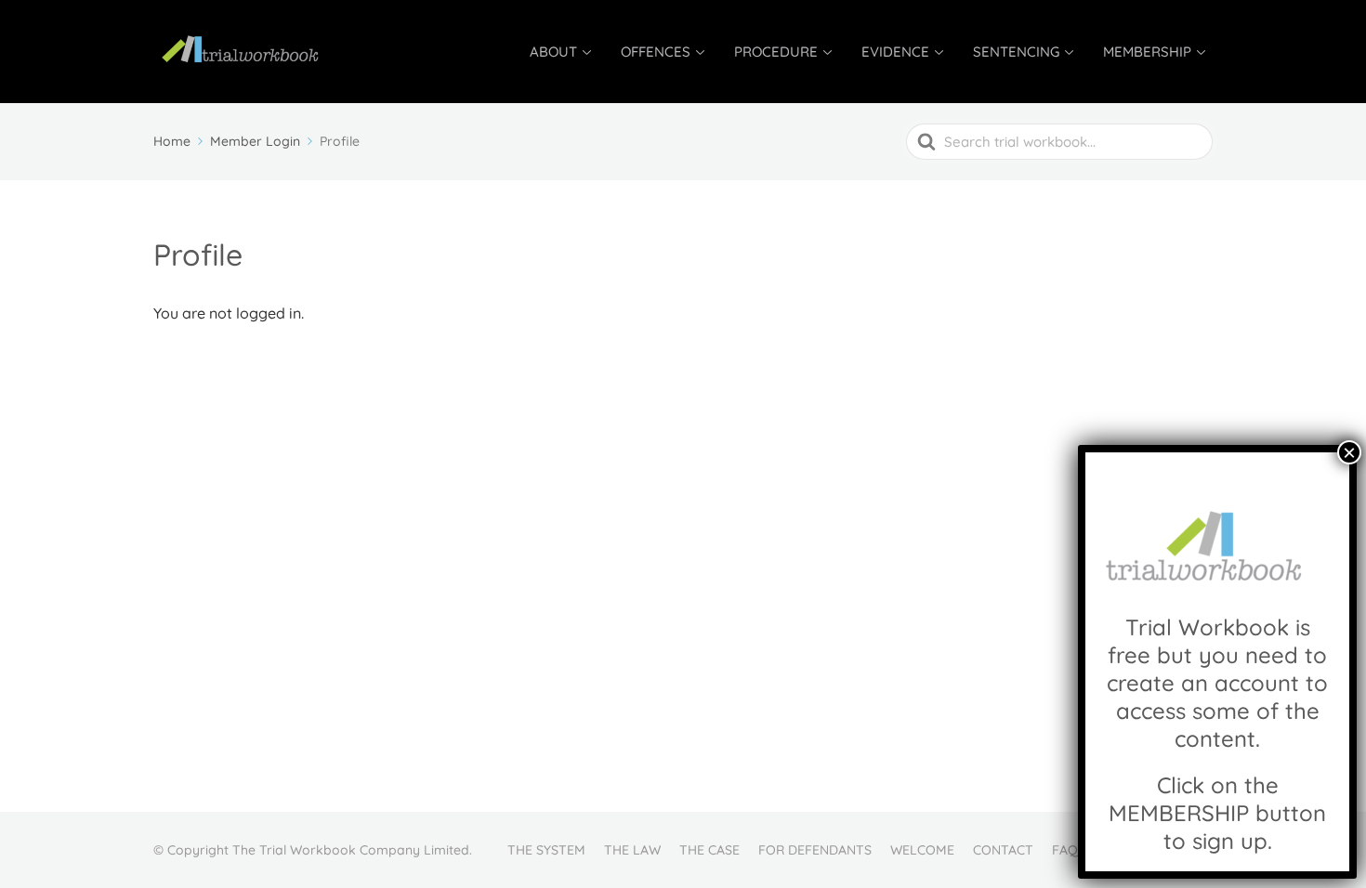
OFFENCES (655, 51)
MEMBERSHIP (1147, 51)
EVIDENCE (895, 51)
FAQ (1065, 850)
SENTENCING (1016, 51)
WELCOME (922, 850)
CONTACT (1003, 850)
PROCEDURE (776, 51)
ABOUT (553, 51)
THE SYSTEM (546, 850)
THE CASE (709, 850)
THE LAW (632, 850)
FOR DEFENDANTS (815, 850)
